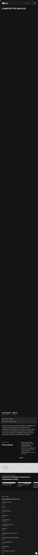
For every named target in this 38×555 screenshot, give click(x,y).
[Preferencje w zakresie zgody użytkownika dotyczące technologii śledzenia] (36, 553)
